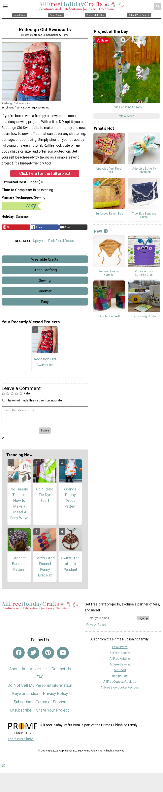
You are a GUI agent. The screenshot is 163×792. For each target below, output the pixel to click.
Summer (45, 291)
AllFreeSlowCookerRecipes (120, 687)
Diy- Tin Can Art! (109, 316)
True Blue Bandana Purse (144, 215)
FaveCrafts (119, 647)
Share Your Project (52, 710)
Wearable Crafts (44, 259)
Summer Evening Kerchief (109, 273)
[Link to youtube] (63, 653)
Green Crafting (45, 270)
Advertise (38, 668)
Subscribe (22, 701)
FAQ (40, 677)
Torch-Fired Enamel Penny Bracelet (45, 566)
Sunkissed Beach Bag (109, 213)
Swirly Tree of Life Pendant (70, 564)
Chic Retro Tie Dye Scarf (44, 495)
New (98, 231)
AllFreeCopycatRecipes (119, 682)
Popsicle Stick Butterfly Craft (144, 273)
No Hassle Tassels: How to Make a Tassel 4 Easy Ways (19, 503)
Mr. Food (120, 670)
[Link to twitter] (33, 653)
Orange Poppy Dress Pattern (70, 498)
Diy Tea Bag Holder (144, 316)
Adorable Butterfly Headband (144, 170)
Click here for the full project (44, 173)
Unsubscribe (20, 710)
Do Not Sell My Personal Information (40, 685)
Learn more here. (21, 739)
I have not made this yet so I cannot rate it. (35, 400)
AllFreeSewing (120, 664)
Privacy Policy (55, 693)
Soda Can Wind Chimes (127, 107)
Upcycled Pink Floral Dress (53, 241)
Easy (45, 301)
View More (126, 116)
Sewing (45, 280)
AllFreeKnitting (120, 658)
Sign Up (143, 618)
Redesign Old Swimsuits (45, 362)
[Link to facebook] (19, 653)
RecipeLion (120, 676)
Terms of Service (51, 701)
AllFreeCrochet (120, 653)
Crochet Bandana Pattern (19, 564)
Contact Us (61, 668)
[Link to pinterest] (48, 653)
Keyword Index (25, 693)
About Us (17, 668)
